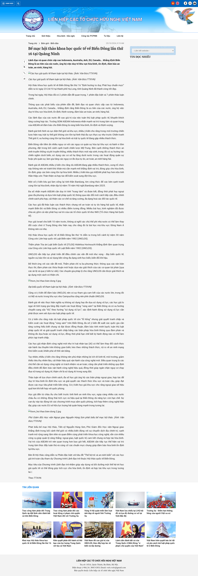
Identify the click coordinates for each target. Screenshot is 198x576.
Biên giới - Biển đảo (50, 43)
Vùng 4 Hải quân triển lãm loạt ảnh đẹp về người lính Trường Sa (98, 513)
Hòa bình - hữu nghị (66, 36)
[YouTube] (195, 3)
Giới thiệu (46, 36)
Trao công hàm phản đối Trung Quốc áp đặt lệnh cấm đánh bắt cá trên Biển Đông (36, 513)
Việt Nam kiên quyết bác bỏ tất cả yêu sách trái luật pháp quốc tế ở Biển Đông (161, 543)
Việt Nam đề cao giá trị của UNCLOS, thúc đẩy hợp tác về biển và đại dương (97, 543)
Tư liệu (108, 36)
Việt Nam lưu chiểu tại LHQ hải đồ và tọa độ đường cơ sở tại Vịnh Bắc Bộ (129, 513)
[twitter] (190, 3)
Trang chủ (30, 36)
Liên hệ (120, 36)
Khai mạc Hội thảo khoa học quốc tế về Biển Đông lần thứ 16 (36, 541)
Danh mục (9, 3)
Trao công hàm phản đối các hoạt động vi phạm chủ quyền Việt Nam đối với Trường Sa (66, 513)
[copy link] (24, 73)
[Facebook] (185, 3)
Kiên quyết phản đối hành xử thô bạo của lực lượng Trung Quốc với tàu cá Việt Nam (67, 543)
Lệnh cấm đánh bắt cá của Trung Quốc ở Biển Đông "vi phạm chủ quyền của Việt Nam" (130, 543)
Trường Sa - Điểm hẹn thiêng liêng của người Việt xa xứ (160, 512)
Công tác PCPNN (89, 36)
